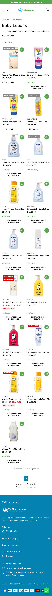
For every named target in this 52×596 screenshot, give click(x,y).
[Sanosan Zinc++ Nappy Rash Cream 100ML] (38, 335)
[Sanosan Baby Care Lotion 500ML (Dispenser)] (13, 238)
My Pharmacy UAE (25, 584)
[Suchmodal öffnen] (8, 10)
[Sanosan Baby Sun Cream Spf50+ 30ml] (13, 285)
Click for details (38, 2)
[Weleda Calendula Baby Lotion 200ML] (13, 382)
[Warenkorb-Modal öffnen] (47, 10)
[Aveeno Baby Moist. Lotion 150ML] (13, 57)
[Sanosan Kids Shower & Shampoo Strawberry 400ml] (13, 335)
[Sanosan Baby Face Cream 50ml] (38, 238)
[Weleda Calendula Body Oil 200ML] (38, 382)
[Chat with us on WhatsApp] (46, 590)
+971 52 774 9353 (13, 563)
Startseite (5, 20)
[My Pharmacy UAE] (26, 10)
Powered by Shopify (41, 584)
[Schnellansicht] (22, 49)
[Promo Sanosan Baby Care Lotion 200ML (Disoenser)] (13, 145)
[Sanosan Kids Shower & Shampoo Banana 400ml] (38, 285)
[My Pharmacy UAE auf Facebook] (3, 532)
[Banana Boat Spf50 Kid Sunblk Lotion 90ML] (13, 104)
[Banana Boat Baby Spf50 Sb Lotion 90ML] (38, 57)
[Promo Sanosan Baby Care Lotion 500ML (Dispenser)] (38, 145)
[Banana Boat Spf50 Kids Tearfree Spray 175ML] (38, 104)
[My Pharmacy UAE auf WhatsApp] (15, 532)
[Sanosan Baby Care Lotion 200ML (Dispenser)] (38, 192)
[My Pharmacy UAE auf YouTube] (11, 532)
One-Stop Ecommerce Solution (15, 517)
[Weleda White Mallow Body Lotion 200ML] (13, 432)
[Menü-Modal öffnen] (3, 10)
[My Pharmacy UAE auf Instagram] (7, 532)
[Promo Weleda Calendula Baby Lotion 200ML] (13, 192)
